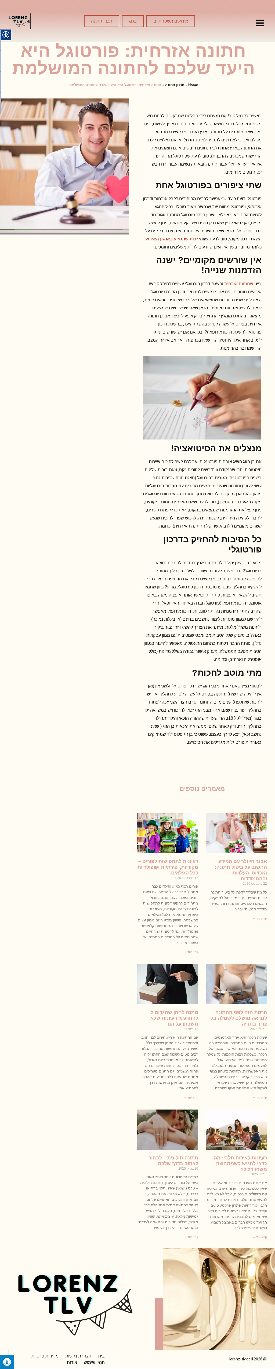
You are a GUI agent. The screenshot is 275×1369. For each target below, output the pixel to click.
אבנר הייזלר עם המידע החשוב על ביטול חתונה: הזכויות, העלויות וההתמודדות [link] (241, 870)
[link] (260, 23)
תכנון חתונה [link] (174, 85)
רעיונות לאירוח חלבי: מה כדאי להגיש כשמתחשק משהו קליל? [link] (240, 1163)
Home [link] (193, 85)
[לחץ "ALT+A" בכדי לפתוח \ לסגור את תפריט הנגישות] (7, 1362)
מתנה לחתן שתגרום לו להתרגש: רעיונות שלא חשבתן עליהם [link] (173, 1018)
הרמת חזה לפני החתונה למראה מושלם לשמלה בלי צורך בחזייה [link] (238, 1018)
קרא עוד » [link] (260, 918)
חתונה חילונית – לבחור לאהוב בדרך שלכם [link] (173, 1160)
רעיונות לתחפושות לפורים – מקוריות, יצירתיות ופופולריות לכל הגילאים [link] (168, 867)
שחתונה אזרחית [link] (238, 283)
